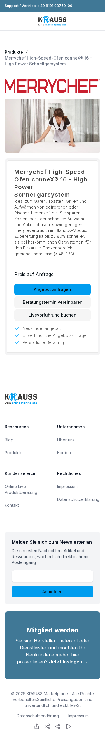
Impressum (67, 486)
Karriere (65, 452)
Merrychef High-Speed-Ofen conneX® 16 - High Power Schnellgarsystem (48, 60)
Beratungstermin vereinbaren (53, 302)
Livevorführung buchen (52, 314)
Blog (9, 439)
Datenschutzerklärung (78, 499)
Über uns (66, 439)
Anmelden (52, 591)
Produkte (14, 52)
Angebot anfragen (52, 289)
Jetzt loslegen (68, 662)
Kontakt (12, 505)
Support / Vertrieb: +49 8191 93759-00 (38, 6)
